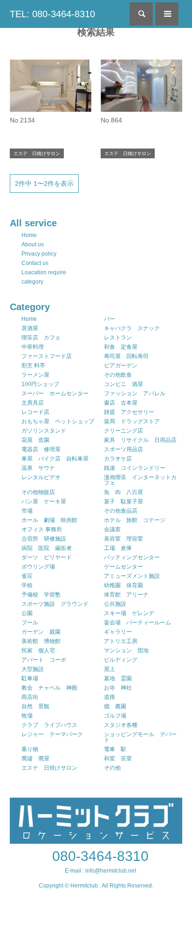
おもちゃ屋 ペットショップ (57, 421)
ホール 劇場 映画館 (49, 520)
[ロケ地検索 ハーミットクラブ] (96, 840)
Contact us (34, 263)
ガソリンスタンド (43, 430)
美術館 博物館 (41, 641)
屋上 (109, 669)
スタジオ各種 (120, 725)
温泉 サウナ (38, 468)
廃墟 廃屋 (35, 758)
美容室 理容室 (123, 538)
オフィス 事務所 (41, 529)
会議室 (112, 529)
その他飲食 (118, 375)
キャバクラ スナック (132, 328)
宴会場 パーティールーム (137, 622)
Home (29, 235)
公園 (27, 613)
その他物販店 (38, 492)
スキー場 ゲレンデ (129, 613)
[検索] (141, 14)
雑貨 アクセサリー (129, 412)
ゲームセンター (123, 566)
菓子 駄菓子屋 (123, 501)
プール (29, 622)
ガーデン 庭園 (41, 632)
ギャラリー (118, 632)
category (32, 281)
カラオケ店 (118, 458)
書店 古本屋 (120, 403)
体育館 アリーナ (126, 594)
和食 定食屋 (120, 347)
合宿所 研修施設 (43, 538)
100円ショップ (40, 384)
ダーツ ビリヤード (46, 557)
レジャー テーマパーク (52, 734)
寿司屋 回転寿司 (126, 356)
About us (32, 244)
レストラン (118, 337)
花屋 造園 (35, 440)
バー (109, 319)
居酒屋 (29, 328)
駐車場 (29, 678)
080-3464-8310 (100, 856)
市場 (27, 511)
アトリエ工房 (120, 641)
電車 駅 (115, 749)
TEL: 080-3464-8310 (52, 14)
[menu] (166, 14)
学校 (27, 585)
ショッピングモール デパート (140, 737)
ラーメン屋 (35, 375)
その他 (112, 768)
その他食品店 (120, 511)
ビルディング (120, 660)
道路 (109, 697)
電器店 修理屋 (41, 449)
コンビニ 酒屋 (123, 384)
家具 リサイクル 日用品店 (140, 440)
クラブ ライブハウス (49, 725)
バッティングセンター (132, 557)
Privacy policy (38, 254)
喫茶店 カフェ (41, 337)
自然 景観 (35, 706)
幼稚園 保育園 (123, 585)
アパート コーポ (43, 660)
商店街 (29, 697)
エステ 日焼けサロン (49, 768)
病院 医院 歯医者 (46, 548)
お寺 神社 (118, 687)
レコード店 (35, 412)
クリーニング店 (123, 430)
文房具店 (32, 403)
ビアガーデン (120, 365)
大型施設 (32, 669)
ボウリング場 (38, 566)
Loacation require (43, 272)
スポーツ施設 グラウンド (55, 604)
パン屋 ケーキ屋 (43, 501)
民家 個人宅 (38, 650)
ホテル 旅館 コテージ (134, 520)
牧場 (27, 715)
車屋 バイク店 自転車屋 (55, 458)
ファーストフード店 (46, 356)
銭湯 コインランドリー (134, 468)
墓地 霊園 (118, 678)
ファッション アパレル (134, 393)
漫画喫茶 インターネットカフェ (140, 480)
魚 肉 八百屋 (123, 492)
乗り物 (29, 749)
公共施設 (115, 604)
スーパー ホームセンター (55, 393)
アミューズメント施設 (132, 576)
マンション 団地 (126, 650)
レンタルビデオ (41, 477)
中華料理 (32, 347)
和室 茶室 (118, 758)
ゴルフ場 (115, 715)
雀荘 (27, 576)
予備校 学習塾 (41, 594)
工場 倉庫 (118, 548)
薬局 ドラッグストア (132, 421)
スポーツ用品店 (123, 449)
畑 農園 (115, 706)
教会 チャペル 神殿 (49, 687)
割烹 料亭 (33, 365)
